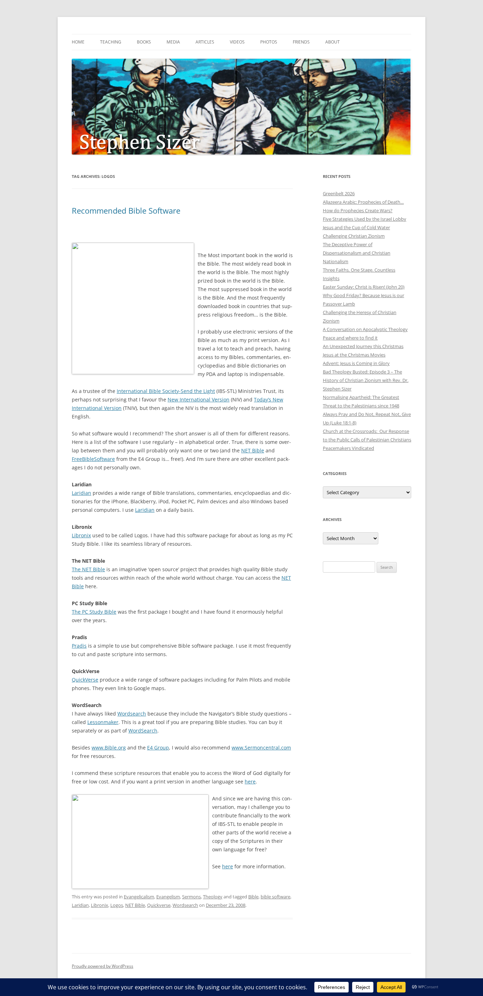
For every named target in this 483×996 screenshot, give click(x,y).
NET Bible (252, 450)
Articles (205, 42)
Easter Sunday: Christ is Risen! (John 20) (364, 287)
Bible (253, 896)
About (332, 42)
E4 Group (158, 747)
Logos (116, 905)
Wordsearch (131, 713)
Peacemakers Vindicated (348, 448)
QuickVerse (85, 679)
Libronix (81, 535)
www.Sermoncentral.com (261, 747)
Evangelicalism (139, 896)
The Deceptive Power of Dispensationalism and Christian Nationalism (356, 253)
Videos (237, 42)
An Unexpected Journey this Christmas (363, 346)
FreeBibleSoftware (93, 459)
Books (144, 42)
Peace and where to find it (350, 338)
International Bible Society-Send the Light (166, 391)
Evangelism (168, 896)
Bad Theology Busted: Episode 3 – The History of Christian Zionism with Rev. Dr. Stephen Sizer (365, 380)
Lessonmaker (102, 722)
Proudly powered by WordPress (102, 966)
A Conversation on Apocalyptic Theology (365, 329)
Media (173, 42)
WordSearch (142, 730)
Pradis (79, 645)
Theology (212, 896)
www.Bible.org (109, 747)
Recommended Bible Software (126, 210)
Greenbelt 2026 (339, 193)
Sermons (191, 896)
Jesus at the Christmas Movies (354, 355)
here (250, 781)
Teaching (110, 42)
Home (78, 42)
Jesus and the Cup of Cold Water (356, 227)
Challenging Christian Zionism (354, 236)
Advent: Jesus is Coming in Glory (356, 363)
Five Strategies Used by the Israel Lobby (364, 219)
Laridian (81, 493)
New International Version (198, 399)
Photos (268, 42)
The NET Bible (88, 569)
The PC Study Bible (94, 611)
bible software (275, 896)
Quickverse (158, 905)
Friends (301, 42)
